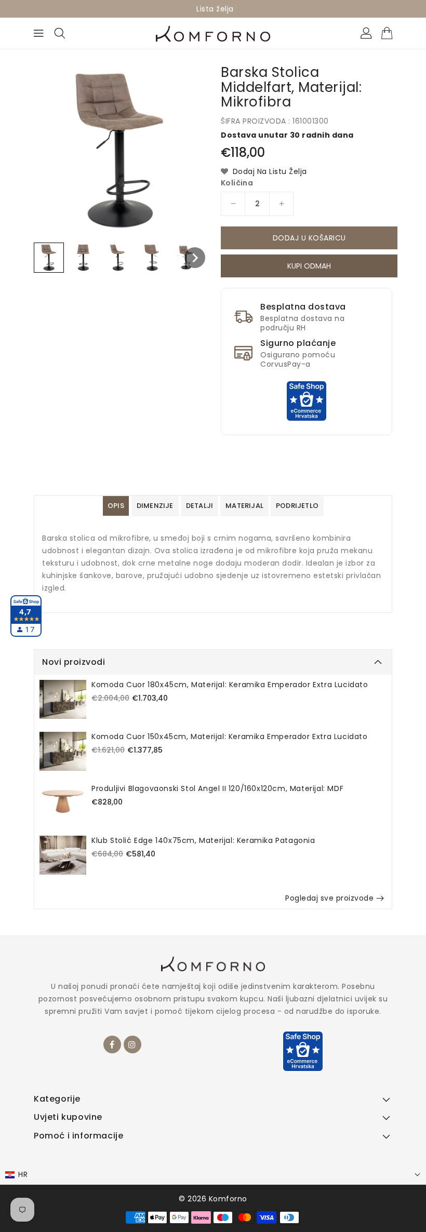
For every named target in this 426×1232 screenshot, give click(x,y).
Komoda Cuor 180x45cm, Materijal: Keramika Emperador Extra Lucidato (229, 684)
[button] (213, 1174)
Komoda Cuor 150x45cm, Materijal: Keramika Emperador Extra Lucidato (229, 736)
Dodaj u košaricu (309, 238)
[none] (49, 258)
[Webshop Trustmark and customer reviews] (306, 400)
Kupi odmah (309, 267)
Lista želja (215, 9)
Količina (237, 182)
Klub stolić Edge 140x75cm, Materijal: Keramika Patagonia (203, 840)
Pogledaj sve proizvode (329, 898)
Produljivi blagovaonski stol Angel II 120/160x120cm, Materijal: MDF (217, 788)
